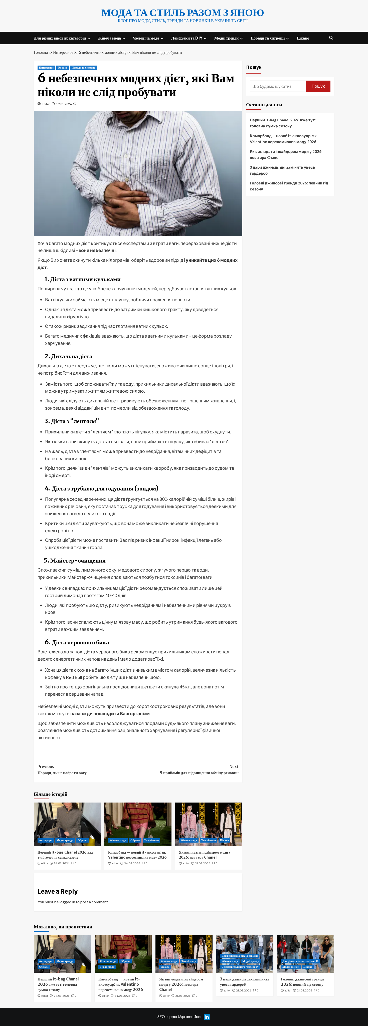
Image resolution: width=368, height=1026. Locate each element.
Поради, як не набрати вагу (62, 770)
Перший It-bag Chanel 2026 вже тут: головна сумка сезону (65, 855)
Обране (62, 67)
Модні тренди (226, 38)
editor (46, 104)
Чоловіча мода (146, 38)
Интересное (63, 52)
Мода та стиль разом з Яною (182, 12)
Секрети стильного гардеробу (240, 966)
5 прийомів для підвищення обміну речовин (199, 770)
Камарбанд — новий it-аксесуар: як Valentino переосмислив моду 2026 (137, 855)
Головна (41, 52)
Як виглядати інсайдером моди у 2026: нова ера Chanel (205, 855)
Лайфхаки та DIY (186, 38)
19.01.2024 (64, 104)
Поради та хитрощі (268, 38)
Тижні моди (151, 840)
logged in (67, 901)
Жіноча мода (109, 38)
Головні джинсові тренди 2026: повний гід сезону (289, 186)
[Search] (331, 38)
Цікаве (303, 38)
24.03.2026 (62, 863)
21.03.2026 (202, 863)
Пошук (254, 67)
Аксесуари (45, 840)
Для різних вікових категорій (60, 38)
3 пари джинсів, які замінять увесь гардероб (282, 170)
